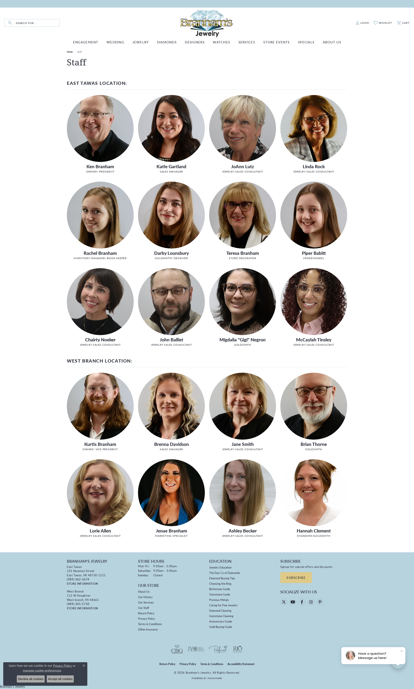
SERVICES (246, 42)
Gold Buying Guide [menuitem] (220, 627)
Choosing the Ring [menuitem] (220, 583)
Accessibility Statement (241, 664)
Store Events (276, 42)
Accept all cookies (60, 679)
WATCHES (221, 42)
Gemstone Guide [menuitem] (219, 594)
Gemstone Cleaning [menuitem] (221, 616)
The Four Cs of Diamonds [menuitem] (224, 573)
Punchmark (215, 678)
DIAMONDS (167, 42)
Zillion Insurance (148, 629)
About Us (144, 591)
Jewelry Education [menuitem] (220, 567)
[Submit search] (10, 23)
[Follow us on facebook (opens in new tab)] (301, 602)
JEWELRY (140, 42)
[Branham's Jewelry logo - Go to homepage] (207, 23)
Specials (306, 42)
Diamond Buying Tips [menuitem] (222, 578)
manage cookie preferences (42, 670)
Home (70, 51)
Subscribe (296, 577)
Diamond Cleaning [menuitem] (220, 610)
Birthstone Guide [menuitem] (219, 589)
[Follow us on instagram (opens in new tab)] (310, 602)
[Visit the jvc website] (195, 649)
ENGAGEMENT (85, 42)
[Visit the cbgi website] (177, 649)
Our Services (146, 602)
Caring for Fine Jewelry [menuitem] (223, 605)
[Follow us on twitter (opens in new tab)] (283, 602)
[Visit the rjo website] (237, 649)
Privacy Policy (146, 618)
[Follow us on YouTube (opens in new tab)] (292, 602)
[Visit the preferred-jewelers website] (218, 649)
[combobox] (38, 23)
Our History (145, 597)
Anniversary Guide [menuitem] (220, 621)
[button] (362, 23)
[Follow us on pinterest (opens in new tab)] (320, 602)
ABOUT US (332, 42)
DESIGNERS (195, 42)
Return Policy (146, 613)
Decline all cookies (30, 679)
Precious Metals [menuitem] (219, 600)
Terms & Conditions (150, 624)
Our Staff (143, 608)
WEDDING (115, 42)
